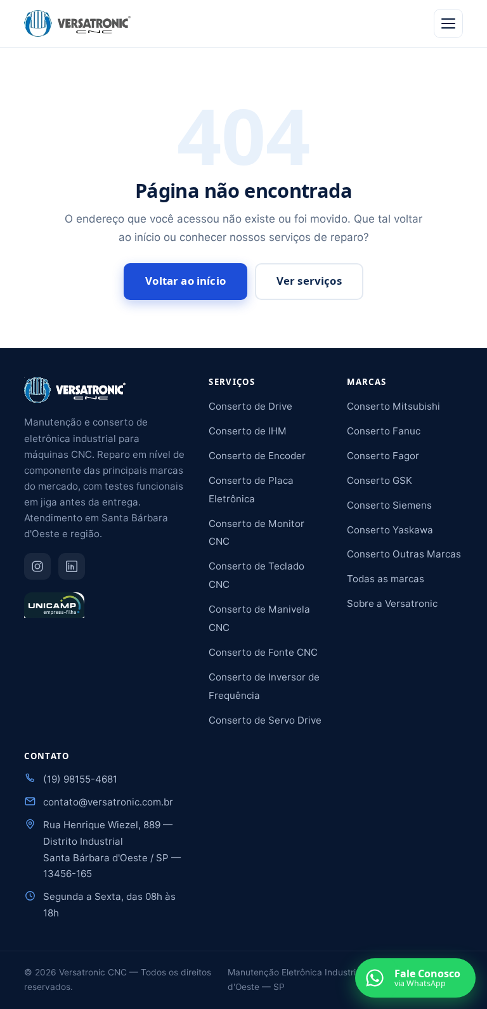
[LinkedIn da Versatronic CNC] (71, 566)
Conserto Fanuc (383, 431)
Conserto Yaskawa (390, 530)
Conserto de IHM (248, 431)
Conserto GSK (379, 480)
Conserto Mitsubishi (393, 406)
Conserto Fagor (383, 456)
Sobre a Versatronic (392, 603)
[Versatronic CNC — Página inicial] (77, 23)
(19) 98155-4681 (80, 779)
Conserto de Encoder (257, 456)
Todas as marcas (385, 579)
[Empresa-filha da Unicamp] (54, 610)
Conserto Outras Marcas (404, 554)
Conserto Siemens (389, 505)
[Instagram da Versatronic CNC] (37, 566)
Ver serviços (309, 280)
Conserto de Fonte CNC (263, 652)
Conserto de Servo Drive (265, 720)
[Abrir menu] (448, 23)
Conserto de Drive (250, 406)
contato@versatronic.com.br (108, 802)
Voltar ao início (185, 280)
